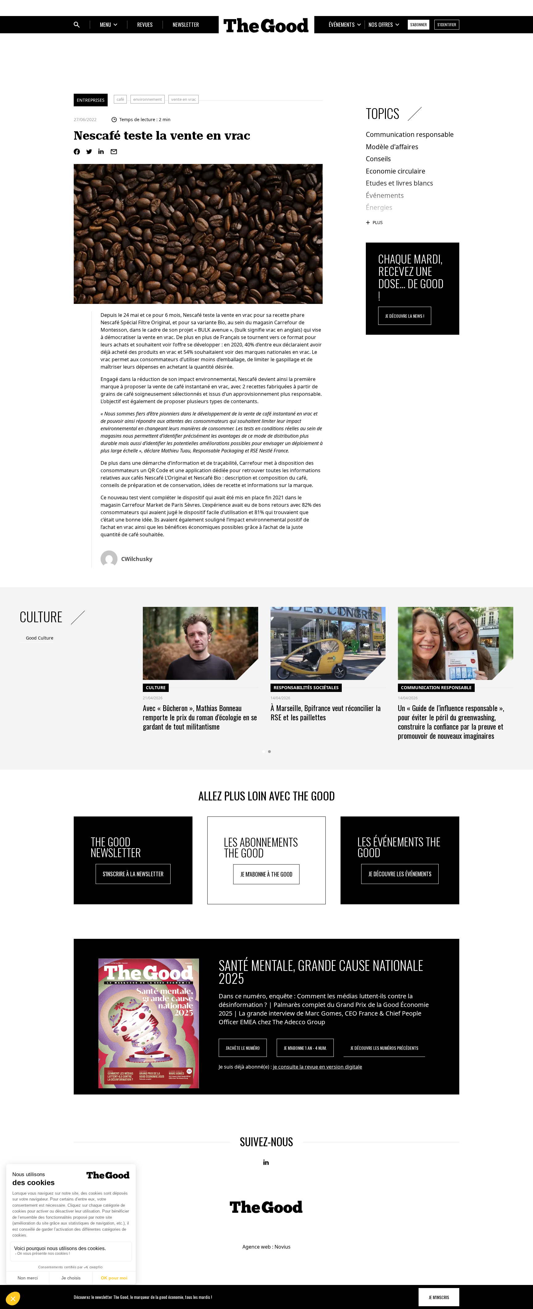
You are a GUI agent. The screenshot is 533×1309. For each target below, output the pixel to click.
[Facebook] (77, 152)
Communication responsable (436, 687)
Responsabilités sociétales (306, 687)
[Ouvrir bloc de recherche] (77, 24)
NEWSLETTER (186, 24)
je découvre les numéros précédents (384, 1048)
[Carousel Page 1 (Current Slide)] (263, 751)
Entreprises (91, 100)
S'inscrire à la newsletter (133, 874)
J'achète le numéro (243, 1048)
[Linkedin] (101, 152)
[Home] (266, 25)
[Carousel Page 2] (269, 751)
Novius (283, 1246)
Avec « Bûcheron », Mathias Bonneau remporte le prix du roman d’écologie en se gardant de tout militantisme (200, 717)
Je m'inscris (439, 1297)
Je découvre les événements (400, 874)
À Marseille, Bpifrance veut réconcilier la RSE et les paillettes (326, 712)
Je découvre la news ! (404, 316)
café (120, 99)
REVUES (145, 24)
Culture (156, 687)
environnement (147, 99)
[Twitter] (89, 152)
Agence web (256, 1246)
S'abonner (418, 24)
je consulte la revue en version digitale (317, 1066)
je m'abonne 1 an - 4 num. (305, 1048)
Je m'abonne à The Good (266, 874)
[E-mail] (114, 152)
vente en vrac (183, 99)
